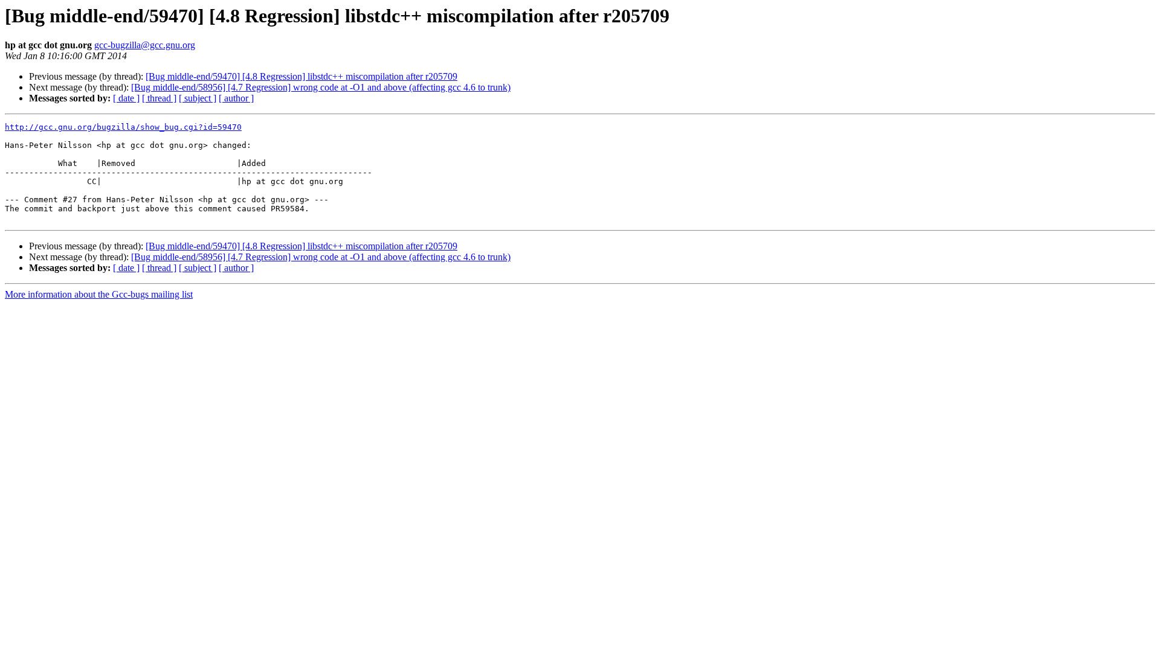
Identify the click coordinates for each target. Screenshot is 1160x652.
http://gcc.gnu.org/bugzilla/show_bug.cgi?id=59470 (123, 127)
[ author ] (236, 98)
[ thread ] (159, 98)
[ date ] (126, 98)
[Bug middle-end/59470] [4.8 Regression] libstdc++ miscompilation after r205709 (301, 76)
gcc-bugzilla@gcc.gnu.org (144, 45)
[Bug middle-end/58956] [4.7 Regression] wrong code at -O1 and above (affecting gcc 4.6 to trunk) (321, 87)
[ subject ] (197, 98)
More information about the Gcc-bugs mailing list (99, 294)
